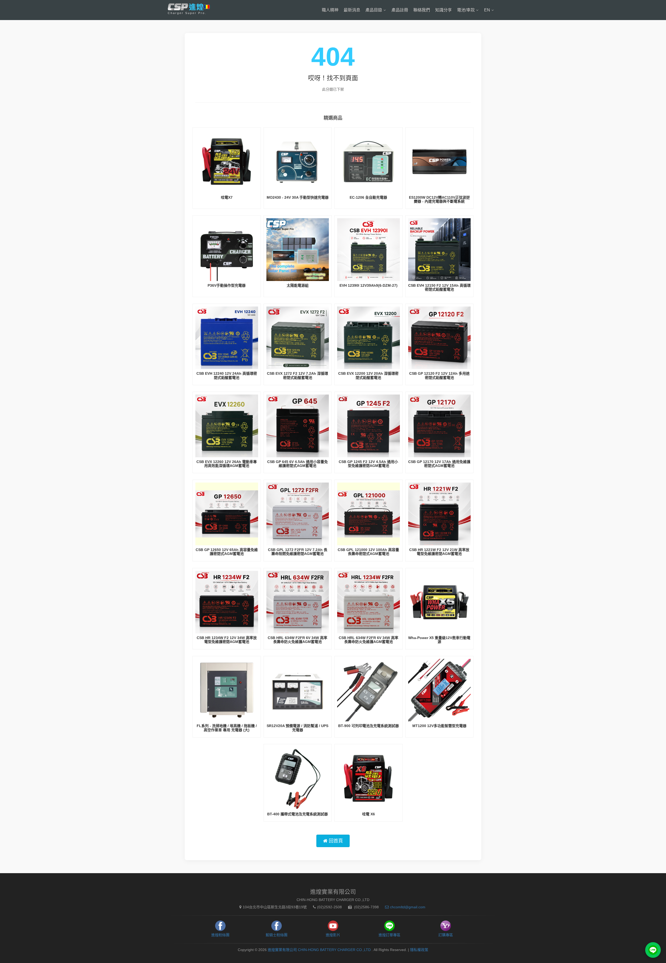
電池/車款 (466, 10)
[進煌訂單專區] (653, 950)
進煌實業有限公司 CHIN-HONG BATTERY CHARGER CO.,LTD (320, 950)
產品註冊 (400, 10)
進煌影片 (333, 935)
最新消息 (352, 10)
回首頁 (335, 840)
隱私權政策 (419, 950)
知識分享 (443, 10)
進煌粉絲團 (220, 935)
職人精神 (330, 10)
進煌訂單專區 (389, 935)
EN (487, 10)
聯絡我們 (421, 10)
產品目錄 (374, 10)
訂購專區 (445, 935)
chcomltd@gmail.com (407, 907)
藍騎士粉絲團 (276, 935)
